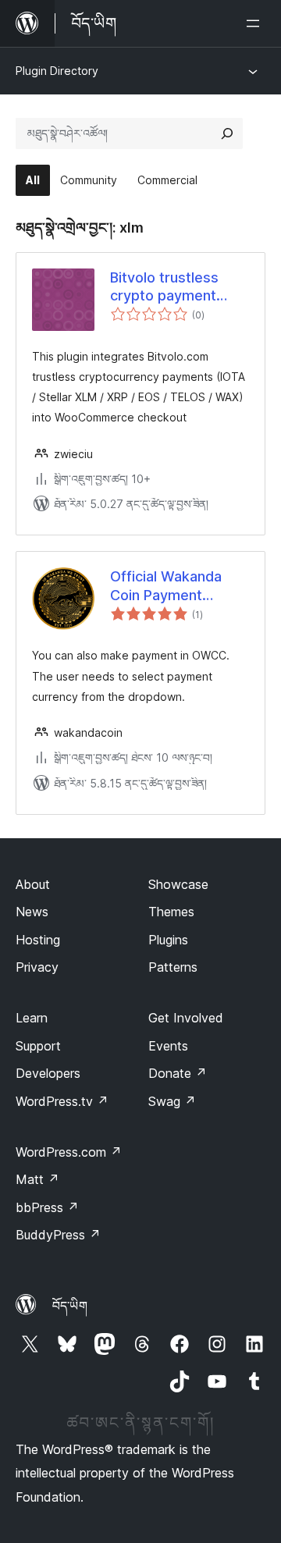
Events (168, 1046)
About (33, 884)
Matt (37, 1179)
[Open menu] (256, 23)
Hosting (38, 939)
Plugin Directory (57, 70)
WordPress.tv (62, 1101)
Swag (172, 1101)
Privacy (37, 967)
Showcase (178, 884)
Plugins (168, 939)
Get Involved (185, 1018)
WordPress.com (69, 1152)
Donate (177, 1073)
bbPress (47, 1207)
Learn (32, 1018)
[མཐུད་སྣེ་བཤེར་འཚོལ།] (227, 133)
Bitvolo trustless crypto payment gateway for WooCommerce (164, 287)
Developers (48, 1073)
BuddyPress (58, 1235)
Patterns (172, 967)
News (32, 911)
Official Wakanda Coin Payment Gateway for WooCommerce (166, 586)
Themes (171, 911)
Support (38, 1046)
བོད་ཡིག (69, 1306)
